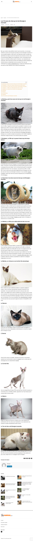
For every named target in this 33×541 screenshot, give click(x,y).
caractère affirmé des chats (23, 255)
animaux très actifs (26, 132)
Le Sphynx (4, 94)
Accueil (2, 17)
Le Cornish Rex (5, 93)
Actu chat (5, 17)
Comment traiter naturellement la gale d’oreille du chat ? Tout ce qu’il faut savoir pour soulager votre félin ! (27, 484)
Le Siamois (4, 90)
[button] (2, 1)
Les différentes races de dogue (10, 476)
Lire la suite (9, 466)
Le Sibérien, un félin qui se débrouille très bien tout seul (12, 87)
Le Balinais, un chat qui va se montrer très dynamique (12, 89)
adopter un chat (18, 217)
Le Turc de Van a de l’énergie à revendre (9, 95)
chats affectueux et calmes (26, 297)
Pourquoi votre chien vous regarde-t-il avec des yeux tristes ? (27, 502)
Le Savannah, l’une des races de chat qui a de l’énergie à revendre (14, 86)
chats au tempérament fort (13, 63)
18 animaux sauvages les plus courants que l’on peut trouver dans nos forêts (10, 497)
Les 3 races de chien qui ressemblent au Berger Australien (25, 489)
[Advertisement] (16, 10)
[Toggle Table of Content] (26, 82)
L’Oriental (3, 91)
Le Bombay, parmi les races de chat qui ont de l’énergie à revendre (14, 83)
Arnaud (8, 463)
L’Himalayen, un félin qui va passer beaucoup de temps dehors (13, 85)
